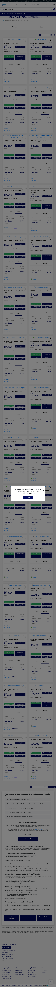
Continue (28, 497)
